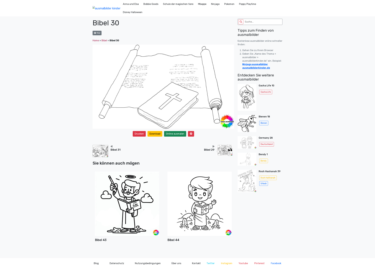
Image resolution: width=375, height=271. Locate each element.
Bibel (104, 40)
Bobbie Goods (150, 4)
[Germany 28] (247, 143)
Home (96, 40)
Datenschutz (117, 263)
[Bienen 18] (247, 124)
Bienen (264, 123)
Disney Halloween (132, 12)
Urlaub (264, 183)
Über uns (176, 263)
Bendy (264, 161)
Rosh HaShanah (268, 178)
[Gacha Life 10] (247, 98)
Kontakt (196, 263)
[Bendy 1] (247, 160)
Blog (96, 263)
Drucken (139, 133)
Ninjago (215, 4)
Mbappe (202, 4)
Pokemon (229, 4)
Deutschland (267, 144)
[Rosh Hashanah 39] (247, 182)
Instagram (226, 263)
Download (154, 133)
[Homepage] (107, 8)
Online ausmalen (175, 133)
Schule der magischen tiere (178, 4)
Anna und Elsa (131, 4)
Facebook (276, 263)
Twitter (211, 263)
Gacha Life (266, 92)
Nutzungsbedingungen (148, 263)
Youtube (243, 263)
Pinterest (259, 263)
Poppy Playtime (247, 4)
